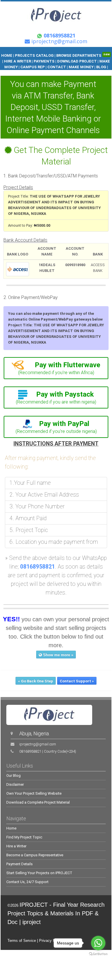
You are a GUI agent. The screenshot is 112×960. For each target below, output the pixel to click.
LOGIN (56, 73)
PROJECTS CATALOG (34, 55)
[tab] (56, 368)
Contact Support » (77, 681)
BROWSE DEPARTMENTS (83, 55)
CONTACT (56, 67)
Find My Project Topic (24, 837)
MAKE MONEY (81, 67)
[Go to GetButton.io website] (98, 954)
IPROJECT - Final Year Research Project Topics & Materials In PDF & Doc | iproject (56, 913)
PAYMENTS (44, 61)
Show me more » (57, 655)
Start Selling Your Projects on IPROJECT (39, 873)
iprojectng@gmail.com (37, 744)
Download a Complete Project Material (38, 802)
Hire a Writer (16, 846)
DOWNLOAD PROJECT (77, 61)
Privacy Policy (51, 940)
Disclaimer (15, 784)
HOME (6, 55)
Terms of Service (21, 940)
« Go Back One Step (35, 681)
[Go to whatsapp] (98, 943)
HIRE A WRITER (17, 61)
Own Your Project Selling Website (33, 793)
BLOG (101, 67)
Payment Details (19, 864)
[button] (56, 365)
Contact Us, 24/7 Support (27, 882)
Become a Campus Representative (34, 855)
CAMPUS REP (32, 67)
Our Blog (13, 775)
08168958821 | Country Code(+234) (47, 751)
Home (11, 828)
